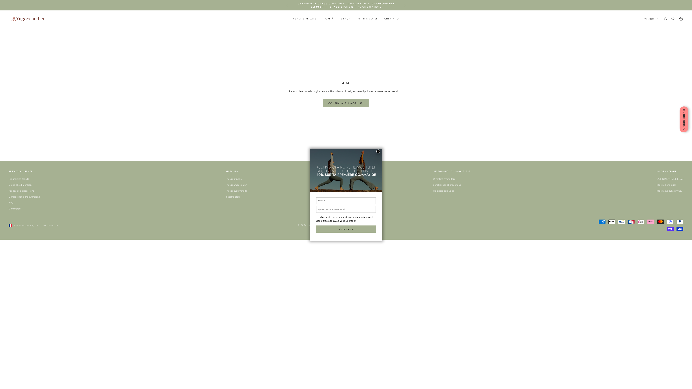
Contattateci (15, 208)
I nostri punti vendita (236, 191)
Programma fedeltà (19, 179)
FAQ (11, 202)
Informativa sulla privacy (669, 191)
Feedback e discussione (21, 191)
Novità (328, 18)
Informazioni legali (666, 185)
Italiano (648, 18)
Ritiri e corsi (367, 18)
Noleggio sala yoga (443, 191)
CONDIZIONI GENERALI (669, 179)
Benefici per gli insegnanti (447, 185)
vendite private (304, 18)
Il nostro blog (233, 196)
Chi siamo (391, 18)
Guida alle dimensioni (20, 185)
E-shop (346, 18)
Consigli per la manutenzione (24, 196)
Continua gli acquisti (346, 103)
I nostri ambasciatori (236, 185)
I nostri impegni (234, 179)
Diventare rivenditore (444, 179)
